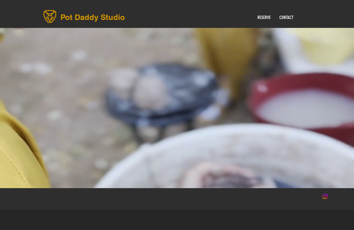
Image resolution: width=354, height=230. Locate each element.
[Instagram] (325, 196)
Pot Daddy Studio (92, 17)
